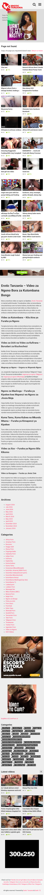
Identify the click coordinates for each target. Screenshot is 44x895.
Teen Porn (9, 618)
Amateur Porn (10, 542)
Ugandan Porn (11, 627)
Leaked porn (10, 584)
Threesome (9, 622)
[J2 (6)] (22, 677)
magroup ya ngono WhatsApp (13, 377)
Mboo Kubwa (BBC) (13, 592)
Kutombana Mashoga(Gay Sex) (17, 580)
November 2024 (11, 526)
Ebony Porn (10, 549)
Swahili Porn (10, 613)
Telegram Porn (11, 620)
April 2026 (9, 514)
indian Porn (10, 556)
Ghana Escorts (35, 882)
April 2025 (9, 521)
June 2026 (9, 509)
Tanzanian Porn (11, 615)
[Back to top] (40, 890)
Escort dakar (32, 880)
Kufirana (9, 558)
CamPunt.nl (13, 718)
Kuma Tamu (10, 566)
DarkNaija (5, 884)
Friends (13, 880)
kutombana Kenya (12, 577)
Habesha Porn (11, 554)
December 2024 (11, 524)
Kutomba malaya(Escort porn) (16, 573)
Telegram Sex (13, 882)
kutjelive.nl (4, 718)
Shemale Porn (10, 611)
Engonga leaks (11, 551)
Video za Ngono (11, 629)
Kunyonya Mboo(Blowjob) (15, 568)
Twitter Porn (10, 625)
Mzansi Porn (10, 594)
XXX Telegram (22, 884)
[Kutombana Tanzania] (12, 7)
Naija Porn (9, 596)
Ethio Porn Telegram (34, 884)
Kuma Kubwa (10, 563)
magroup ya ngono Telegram (32, 374)
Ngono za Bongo (11, 599)
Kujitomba (9, 561)
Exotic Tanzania (28, 890)
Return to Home (37, 51)
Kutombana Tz (11, 582)
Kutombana (13, 884)
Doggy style (10, 547)
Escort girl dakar (22, 880)
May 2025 (9, 519)
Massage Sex (10, 589)
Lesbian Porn (10, 587)
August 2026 (10, 505)
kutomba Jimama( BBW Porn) (16, 570)
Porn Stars (9, 603)
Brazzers (9, 544)
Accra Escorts (24, 882)
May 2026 (9, 512)
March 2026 (10, 516)
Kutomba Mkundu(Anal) (14, 575)
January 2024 (10, 528)
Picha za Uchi (10, 601)
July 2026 (9, 507)
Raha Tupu (9, 608)
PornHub (9, 606)
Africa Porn (10, 540)
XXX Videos (10, 632)
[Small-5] (22, 713)
